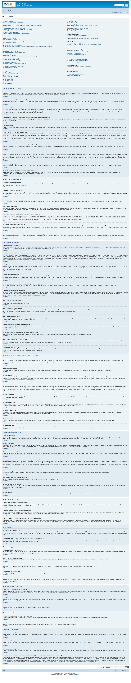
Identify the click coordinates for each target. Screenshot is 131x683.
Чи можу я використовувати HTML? (11, 73)
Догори (6, 96)
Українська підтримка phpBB (73, 674)
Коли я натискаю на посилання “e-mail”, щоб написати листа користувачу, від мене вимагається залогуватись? (28, 46)
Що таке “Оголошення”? (8, 79)
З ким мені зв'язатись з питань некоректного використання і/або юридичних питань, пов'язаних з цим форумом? (92, 76)
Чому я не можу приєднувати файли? (11, 60)
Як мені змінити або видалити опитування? (12, 58)
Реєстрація (122, 12)
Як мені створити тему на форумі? (10, 51)
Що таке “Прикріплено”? (8, 80)
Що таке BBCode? (7, 72)
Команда (91, 670)
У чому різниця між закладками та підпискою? (77, 59)
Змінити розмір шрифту (127, 9)
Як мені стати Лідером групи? (73, 26)
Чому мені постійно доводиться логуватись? (13, 24)
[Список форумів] (9, 4)
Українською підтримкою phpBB (40, 642)
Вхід (127, 12)
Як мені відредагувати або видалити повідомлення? (14, 52)
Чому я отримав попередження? (10, 62)
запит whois (92, 657)
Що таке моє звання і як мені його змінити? (12, 45)
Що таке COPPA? (6, 30)
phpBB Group (52, 634)
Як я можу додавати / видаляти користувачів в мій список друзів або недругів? (84, 44)
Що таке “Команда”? (71, 30)
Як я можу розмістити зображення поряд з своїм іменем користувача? (19, 43)
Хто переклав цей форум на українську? (76, 74)
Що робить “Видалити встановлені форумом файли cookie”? (16, 33)
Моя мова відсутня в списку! (9, 42)
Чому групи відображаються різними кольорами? (78, 28)
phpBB (60, 673)
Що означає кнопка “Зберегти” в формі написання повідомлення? (17, 64)
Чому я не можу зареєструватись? (10, 32)
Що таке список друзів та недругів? (75, 43)
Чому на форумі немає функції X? (74, 75)
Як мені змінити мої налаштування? (11, 38)
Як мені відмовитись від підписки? (74, 61)
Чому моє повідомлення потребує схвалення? (13, 66)
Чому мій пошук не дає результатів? (75, 50)
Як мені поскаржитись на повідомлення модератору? (15, 63)
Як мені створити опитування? (9, 55)
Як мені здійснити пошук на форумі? (75, 49)
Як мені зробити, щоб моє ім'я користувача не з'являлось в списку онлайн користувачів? (23, 25)
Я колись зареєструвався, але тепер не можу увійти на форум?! (17, 29)
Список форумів (8, 10)
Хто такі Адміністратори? (72, 21)
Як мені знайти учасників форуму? (75, 53)
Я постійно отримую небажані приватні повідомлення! (79, 37)
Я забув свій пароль (7, 26)
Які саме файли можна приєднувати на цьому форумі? (79, 66)
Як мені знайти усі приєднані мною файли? (76, 68)
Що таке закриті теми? (8, 81)
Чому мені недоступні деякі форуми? (11, 59)
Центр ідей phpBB (81, 650)
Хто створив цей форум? (72, 72)
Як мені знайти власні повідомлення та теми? (77, 54)
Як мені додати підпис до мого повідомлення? (13, 53)
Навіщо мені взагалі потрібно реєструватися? (13, 22)
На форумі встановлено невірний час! (11, 39)
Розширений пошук (124, 6)
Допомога (115, 12)
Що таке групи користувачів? (73, 24)
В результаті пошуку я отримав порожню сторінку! (78, 51)
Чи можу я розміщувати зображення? (11, 76)
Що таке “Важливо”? (7, 77)
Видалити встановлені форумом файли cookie (104, 670)
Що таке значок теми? (8, 83)
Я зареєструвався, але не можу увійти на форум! (14, 28)
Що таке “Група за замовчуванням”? (75, 29)
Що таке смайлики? (7, 75)
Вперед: (100, 667)
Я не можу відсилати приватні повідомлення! (77, 35)
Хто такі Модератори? (72, 22)
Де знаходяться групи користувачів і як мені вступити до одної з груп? (83, 25)
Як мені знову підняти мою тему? (10, 67)
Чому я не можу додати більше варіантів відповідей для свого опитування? (20, 56)
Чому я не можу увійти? (8, 21)
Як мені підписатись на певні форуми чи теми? (77, 60)
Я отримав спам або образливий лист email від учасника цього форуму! (83, 38)
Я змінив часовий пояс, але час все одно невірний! (14, 41)
